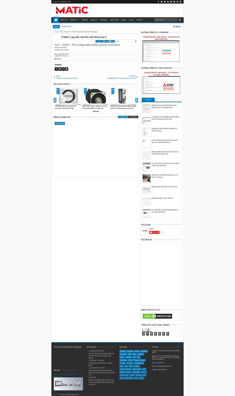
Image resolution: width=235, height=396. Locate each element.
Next (55, 100)
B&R (129, 354)
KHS (136, 378)
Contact (139, 20)
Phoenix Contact (139, 360)
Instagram (164, 2)
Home (56, 20)
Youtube (174, 2)
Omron (122, 357)
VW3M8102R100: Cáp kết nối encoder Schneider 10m (65, 107)
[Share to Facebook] (57, 102)
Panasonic (123, 360)
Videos (123, 20)
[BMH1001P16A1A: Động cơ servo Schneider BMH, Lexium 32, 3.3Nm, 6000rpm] (95, 96)
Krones (128, 372)
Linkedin (168, 2)
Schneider (123, 354)
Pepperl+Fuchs (141, 375)
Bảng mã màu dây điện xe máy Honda (164, 187)
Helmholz (130, 363)
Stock (131, 20)
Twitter (161, 2)
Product (65, 56)
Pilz (61, 56)
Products (74, 20)
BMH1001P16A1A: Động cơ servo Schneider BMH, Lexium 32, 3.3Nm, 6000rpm (94, 107)
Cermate (136, 366)
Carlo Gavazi (124, 375)
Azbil (144, 369)
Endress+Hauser (125, 369)
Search (179, 20)
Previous (136, 100)
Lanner (141, 378)
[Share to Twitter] (60, 102)
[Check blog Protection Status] (157, 319)
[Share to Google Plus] (62, 102)
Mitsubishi (144, 351)
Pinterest (171, 2)
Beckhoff (130, 351)
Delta (134, 354)
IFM (134, 357)
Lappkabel (136, 372)
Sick (126, 366)
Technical (103, 20)
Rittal (121, 378)
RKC (138, 357)
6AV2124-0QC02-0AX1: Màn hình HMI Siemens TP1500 (83, 26)
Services (85, 20)
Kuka (121, 366)
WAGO (137, 351)
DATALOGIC (129, 378)
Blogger (122, 117)
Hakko (132, 375)
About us (63, 20)
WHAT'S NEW (114, 20)
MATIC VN (56, 394)
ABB (130, 366)
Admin (67, 54)
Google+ (63, 69)
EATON (122, 372)
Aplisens (141, 354)
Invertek (122, 363)
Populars (148, 100)
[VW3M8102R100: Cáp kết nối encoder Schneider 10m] (68, 96)
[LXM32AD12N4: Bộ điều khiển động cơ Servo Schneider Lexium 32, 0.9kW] (123, 96)
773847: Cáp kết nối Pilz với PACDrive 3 (83, 37)
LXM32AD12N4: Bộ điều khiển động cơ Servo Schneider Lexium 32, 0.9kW (123, 107)
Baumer (143, 372)
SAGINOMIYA (139, 363)
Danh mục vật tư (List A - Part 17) (162, 198)
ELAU (130, 360)
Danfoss (128, 357)
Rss (180, 2)
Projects (94, 20)
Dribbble (177, 2)
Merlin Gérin (137, 369)
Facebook (158, 2)
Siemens (123, 351)
